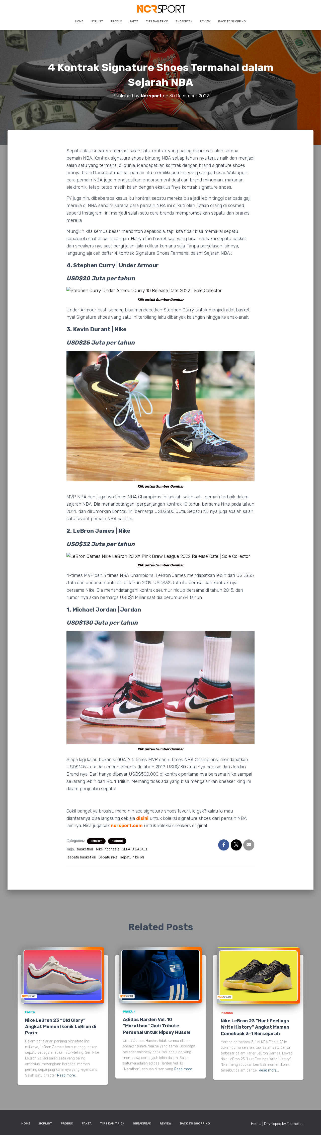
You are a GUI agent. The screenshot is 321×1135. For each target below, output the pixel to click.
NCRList (97, 21)
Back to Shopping (232, 21)
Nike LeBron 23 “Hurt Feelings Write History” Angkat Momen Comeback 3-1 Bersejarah (255, 1027)
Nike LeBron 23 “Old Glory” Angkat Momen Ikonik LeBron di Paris (60, 1027)
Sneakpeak (184, 21)
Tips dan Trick (157, 21)
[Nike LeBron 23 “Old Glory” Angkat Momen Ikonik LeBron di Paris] (62, 975)
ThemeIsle (295, 1124)
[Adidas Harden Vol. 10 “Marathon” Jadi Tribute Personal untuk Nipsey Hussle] (160, 975)
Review (205, 21)
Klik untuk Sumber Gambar (160, 300)
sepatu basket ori (82, 857)
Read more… (67, 1075)
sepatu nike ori (132, 857)
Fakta (134, 21)
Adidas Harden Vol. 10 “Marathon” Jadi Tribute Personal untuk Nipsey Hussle (157, 1026)
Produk (116, 21)
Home (79, 21)
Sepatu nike (108, 857)
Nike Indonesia (107, 849)
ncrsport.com (127, 825)
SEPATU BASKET (134, 849)
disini (142, 818)
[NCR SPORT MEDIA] (161, 9)
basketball (85, 849)
